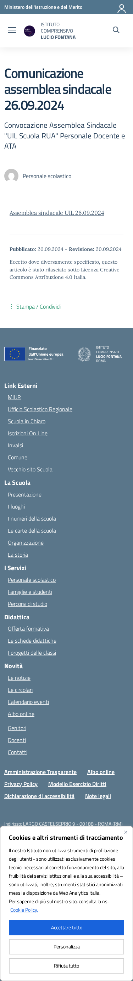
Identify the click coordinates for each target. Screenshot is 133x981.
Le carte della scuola (32, 530)
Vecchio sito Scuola (30, 469)
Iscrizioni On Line (28, 433)
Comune (17, 457)
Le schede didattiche (32, 640)
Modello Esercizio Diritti (77, 784)
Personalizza (67, 946)
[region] (66, 903)
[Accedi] (122, 7)
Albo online (21, 714)
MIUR (14, 397)
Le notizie (19, 677)
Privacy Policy (21, 784)
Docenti (17, 740)
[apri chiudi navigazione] (12, 31)
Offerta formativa (28, 628)
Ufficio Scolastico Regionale (40, 409)
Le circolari (20, 689)
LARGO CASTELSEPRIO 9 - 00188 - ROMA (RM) (73, 823)
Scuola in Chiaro (26, 421)
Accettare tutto (66, 927)
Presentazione (24, 494)
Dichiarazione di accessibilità (39, 796)
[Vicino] (125, 832)
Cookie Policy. (24, 909)
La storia (18, 554)
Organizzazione (26, 542)
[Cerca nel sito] (116, 30)
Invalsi (15, 445)
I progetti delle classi (32, 652)
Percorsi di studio (27, 604)
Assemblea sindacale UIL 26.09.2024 (57, 212)
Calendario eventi (28, 702)
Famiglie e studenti (30, 591)
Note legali (98, 796)
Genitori (17, 728)
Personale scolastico (32, 579)
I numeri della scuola (32, 518)
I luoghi (16, 506)
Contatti (17, 752)
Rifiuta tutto (66, 965)
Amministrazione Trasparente (40, 772)
